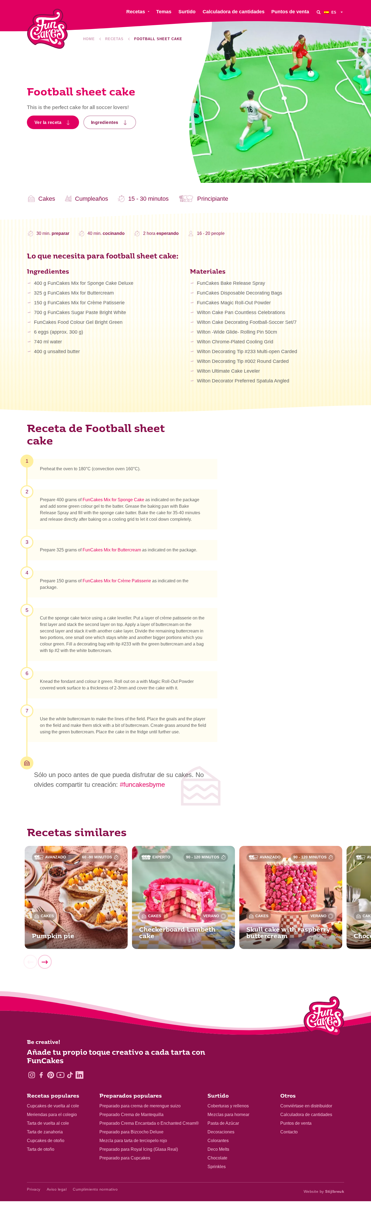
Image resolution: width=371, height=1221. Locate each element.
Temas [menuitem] (163, 11)
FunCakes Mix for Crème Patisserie (117, 580)
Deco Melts (218, 1149)
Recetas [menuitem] (135, 11)
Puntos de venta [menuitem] (290, 11)
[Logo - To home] (323, 1017)
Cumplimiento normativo (95, 1189)
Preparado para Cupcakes (124, 1158)
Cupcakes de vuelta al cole (53, 1106)
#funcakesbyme (142, 784)
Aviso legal (57, 1189)
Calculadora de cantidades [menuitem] (234, 11)
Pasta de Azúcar (223, 1123)
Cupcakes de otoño (45, 1140)
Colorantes (218, 1140)
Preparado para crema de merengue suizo (140, 1106)
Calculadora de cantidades (306, 1114)
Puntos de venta (296, 1123)
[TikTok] (70, 1075)
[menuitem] (334, 12)
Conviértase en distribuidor (306, 1106)
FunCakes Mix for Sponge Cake (113, 499)
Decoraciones (220, 1132)
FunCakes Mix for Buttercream (112, 550)
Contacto (289, 1132)
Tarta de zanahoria (45, 1132)
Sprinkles (216, 1166)
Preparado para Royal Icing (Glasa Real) (138, 1149)
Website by (324, 1191)
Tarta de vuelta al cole (48, 1123)
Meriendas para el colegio (52, 1114)
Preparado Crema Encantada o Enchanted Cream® (149, 1123)
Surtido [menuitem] (187, 11)
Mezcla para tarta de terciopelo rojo (133, 1140)
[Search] (318, 12)
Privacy (33, 1189)
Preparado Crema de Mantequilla (131, 1114)
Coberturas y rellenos (228, 1106)
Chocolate (217, 1158)
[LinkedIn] (79, 1075)
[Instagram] (31, 1075)
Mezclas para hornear (228, 1114)
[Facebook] (41, 1075)
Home (89, 39)
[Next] (44, 962)
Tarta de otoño (40, 1149)
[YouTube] (60, 1075)
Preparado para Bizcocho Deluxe (131, 1132)
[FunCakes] (47, 29)
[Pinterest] (50, 1075)
